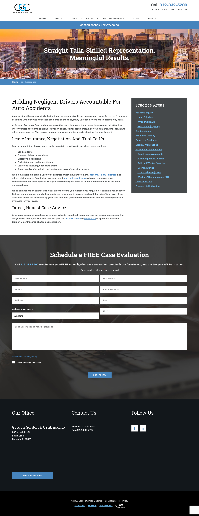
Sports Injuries (146, 167)
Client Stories (113, 18)
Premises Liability (145, 135)
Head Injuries (145, 117)
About (59, 18)
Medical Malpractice (147, 144)
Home (43, 18)
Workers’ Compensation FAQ (153, 177)
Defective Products (146, 140)
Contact (154, 18)
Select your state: (23, 309)
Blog (136, 18)
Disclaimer (17, 356)
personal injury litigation (103, 174)
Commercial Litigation (148, 186)
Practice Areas (83, 18)
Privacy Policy (30, 356)
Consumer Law (144, 181)
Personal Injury (144, 112)
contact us (90, 218)
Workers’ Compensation (149, 149)
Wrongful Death (146, 121)
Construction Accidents (150, 154)
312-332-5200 (29, 264)
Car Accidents (143, 131)
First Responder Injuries (151, 158)
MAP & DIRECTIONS (32, 476)
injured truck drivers (75, 178)
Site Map (92, 505)
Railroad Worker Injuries (151, 163)
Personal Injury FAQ (149, 126)
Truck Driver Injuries (149, 172)
